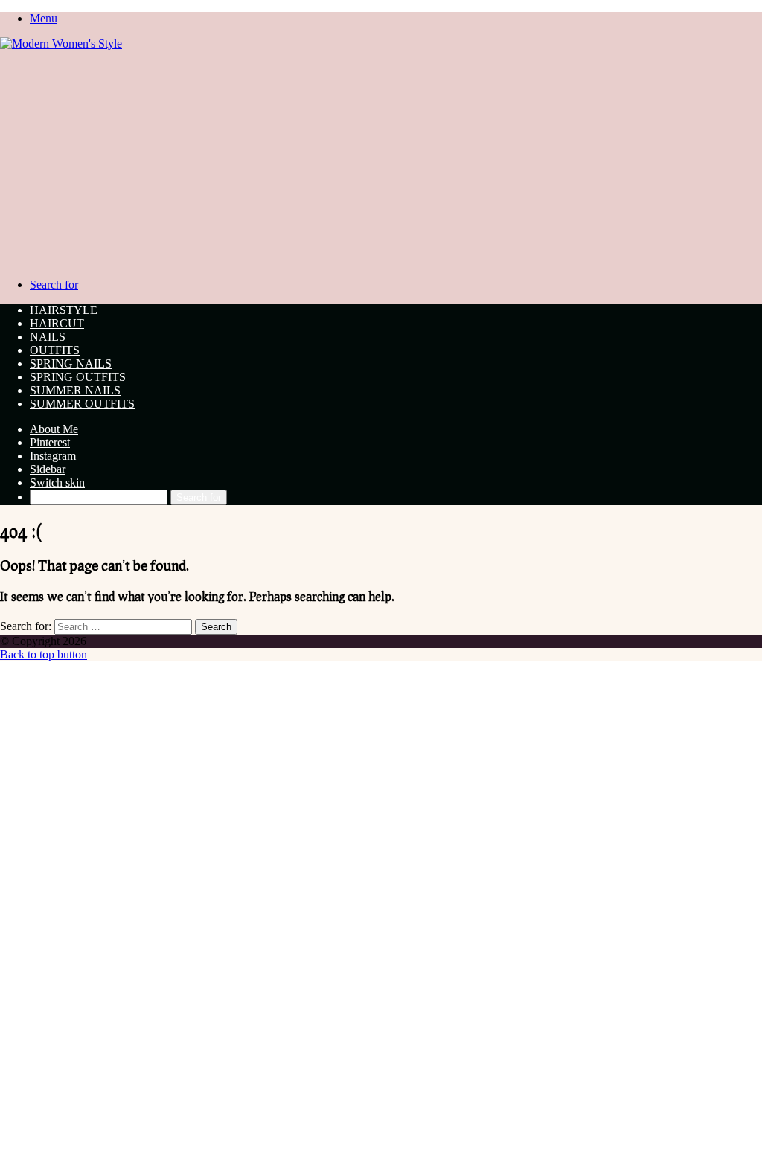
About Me (54, 429)
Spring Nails (71, 363)
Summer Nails (75, 390)
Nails (47, 336)
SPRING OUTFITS (78, 377)
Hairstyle (63, 310)
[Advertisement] (381, 162)
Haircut (57, 323)
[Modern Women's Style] (61, 43)
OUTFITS (55, 350)
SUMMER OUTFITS (82, 403)
